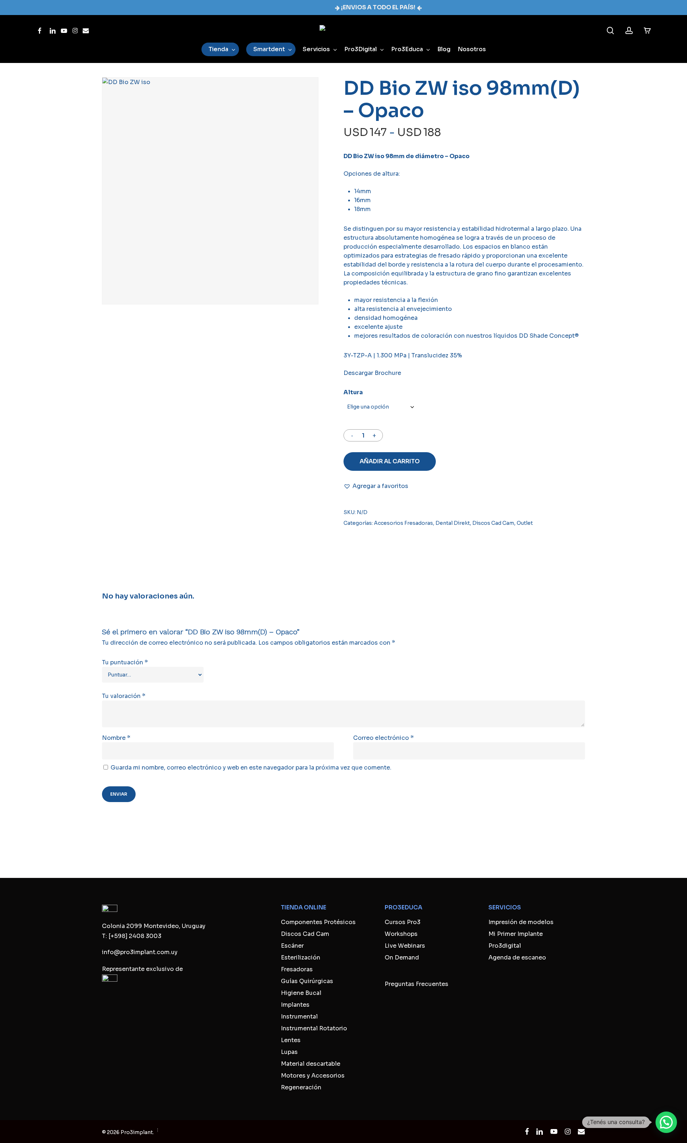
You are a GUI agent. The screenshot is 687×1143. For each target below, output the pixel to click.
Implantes (295, 1004)
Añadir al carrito (390, 461)
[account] (629, 30)
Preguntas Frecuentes (416, 984)
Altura (353, 392)
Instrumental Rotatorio (314, 1028)
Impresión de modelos (521, 922)
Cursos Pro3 (402, 922)
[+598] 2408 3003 (134, 936)
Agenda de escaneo (517, 957)
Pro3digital (504, 945)
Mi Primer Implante (515, 934)
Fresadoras (297, 969)
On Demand (402, 957)
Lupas (289, 1052)
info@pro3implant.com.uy (139, 952)
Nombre (116, 738)
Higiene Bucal (301, 993)
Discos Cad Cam (493, 523)
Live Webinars (405, 945)
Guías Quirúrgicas (307, 981)
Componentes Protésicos (318, 922)
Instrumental (299, 1016)
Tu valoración (123, 696)
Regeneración (301, 1087)
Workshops (401, 934)
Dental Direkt (452, 523)
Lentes (291, 1040)
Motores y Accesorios (313, 1075)
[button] (376, 486)
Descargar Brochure (372, 373)
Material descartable (310, 1064)
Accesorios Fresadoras (403, 523)
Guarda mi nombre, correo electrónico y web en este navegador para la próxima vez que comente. (251, 767)
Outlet (525, 523)
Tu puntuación (125, 662)
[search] (610, 30)
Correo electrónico (383, 738)
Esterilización (300, 957)
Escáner (292, 945)
